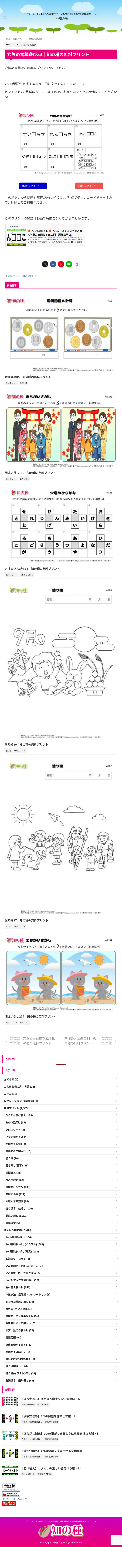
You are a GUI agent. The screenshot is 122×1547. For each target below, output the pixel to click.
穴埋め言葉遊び (28, 276)
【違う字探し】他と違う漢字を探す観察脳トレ (51, 1399)
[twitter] (45, 264)
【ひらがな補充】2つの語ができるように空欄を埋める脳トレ (60, 1433)
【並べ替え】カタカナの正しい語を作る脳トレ (51, 1468)
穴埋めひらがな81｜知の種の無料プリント (32, 568)
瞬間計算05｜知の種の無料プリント (28, 377)
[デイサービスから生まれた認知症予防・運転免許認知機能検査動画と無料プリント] (62, 18)
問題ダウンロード (30, 185)
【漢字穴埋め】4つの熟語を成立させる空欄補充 (51, 1451)
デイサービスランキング (14, 1499)
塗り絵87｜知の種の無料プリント (26, 920)
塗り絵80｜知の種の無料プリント (26, 744)
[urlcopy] (77, 264)
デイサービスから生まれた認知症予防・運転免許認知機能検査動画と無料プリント (61, 1521)
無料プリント (14, 276)
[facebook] (53, 264)
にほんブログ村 (11, 1490)
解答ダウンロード (86, 185)
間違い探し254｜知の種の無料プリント (30, 1016)
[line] (69, 264)
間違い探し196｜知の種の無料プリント (30, 473)
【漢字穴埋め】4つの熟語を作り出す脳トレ (49, 1416)
